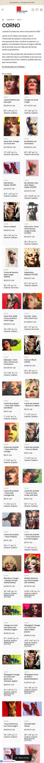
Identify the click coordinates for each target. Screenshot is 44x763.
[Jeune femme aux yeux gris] (11, 85)
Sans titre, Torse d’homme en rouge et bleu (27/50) (31, 230)
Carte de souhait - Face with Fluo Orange (11, 449)
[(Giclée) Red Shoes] (32, 709)
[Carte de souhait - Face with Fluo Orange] (11, 432)
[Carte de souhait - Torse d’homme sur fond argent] (32, 519)
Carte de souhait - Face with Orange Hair (11, 493)
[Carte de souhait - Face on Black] (32, 432)
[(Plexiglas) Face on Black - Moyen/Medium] (32, 659)
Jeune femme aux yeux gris (11, 101)
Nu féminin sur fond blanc (30, 142)
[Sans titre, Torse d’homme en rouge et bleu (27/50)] (32, 211)
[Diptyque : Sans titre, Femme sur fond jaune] (11, 345)
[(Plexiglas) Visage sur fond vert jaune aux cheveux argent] (11, 659)
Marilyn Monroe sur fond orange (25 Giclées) (31, 580)
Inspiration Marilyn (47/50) (31, 273)
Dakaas (13, 761)
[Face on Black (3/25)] (32, 345)
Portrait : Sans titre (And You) (30, 317)
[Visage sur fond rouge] (32, 85)
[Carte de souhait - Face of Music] (11, 519)
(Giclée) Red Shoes (29, 725)
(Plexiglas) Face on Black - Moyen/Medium (31, 677)
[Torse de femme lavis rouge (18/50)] (11, 257)
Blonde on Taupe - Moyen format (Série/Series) (11, 580)
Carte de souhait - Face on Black (31, 448)
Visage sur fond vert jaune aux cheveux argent (10, 627)
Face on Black (10, 227)
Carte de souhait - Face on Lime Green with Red (31, 493)
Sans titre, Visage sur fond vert (11, 142)
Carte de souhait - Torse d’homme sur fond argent (31, 537)
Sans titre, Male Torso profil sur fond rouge (10, 318)
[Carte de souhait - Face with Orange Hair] (11, 476)
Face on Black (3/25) (30, 361)
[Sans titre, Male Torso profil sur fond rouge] (11, 301)
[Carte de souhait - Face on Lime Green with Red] (32, 476)
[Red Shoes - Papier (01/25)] (11, 168)
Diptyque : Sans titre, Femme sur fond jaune (11, 362)
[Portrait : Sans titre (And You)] (32, 301)
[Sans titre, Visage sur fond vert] (11, 126)
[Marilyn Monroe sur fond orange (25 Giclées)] (32, 563)
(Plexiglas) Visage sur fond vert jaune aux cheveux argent (11, 678)
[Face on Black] (11, 211)
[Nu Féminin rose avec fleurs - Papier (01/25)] (32, 168)
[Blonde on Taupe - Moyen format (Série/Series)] (11, 563)
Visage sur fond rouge (31, 101)
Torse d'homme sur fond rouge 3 (11, 725)
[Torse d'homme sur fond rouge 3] (11, 709)
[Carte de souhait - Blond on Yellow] (32, 388)
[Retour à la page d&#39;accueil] (3, 20)
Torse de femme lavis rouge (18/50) (11, 274)
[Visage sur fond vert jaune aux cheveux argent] (11, 610)
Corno (6, 97)
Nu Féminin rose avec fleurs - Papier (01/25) (31, 185)
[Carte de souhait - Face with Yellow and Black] (11, 388)
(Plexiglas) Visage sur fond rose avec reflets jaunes (32, 628)
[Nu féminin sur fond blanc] (32, 126)
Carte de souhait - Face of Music (11, 536)
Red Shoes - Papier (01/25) (10, 184)
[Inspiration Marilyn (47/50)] (32, 257)
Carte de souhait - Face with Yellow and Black (11, 405)
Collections (10, 20)
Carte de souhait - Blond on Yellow (31, 404)
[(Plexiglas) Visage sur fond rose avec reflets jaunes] (32, 610)
